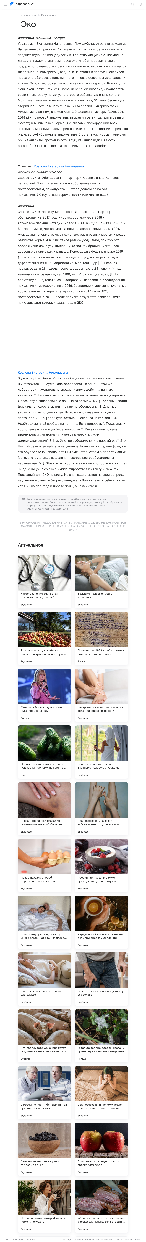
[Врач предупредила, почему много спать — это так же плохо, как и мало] (44, 922)
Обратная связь (124, 1239)
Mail (6, 1239)
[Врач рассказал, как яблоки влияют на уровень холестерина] (44, 638)
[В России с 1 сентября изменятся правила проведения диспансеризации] (44, 1092)
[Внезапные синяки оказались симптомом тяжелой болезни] (44, 808)
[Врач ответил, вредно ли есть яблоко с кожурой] (101, 1149)
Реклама (30, 1239)
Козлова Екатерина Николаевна (59, 166)
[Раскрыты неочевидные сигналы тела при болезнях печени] (101, 695)
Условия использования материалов (94, 1239)
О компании (17, 1239)
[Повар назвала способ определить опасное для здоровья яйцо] (44, 865)
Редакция (67, 1239)
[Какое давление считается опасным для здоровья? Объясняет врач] (44, 581)
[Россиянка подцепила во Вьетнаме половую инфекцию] (101, 752)
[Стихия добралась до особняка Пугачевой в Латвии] (44, 695)
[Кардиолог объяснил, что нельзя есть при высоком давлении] (101, 922)
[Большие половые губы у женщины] (101, 581)
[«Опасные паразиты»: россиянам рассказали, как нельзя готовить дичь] (101, 1206)
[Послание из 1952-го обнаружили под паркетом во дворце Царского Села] (101, 638)
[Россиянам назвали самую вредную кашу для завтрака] (101, 865)
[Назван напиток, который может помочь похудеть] (44, 1206)
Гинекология (48, 15)
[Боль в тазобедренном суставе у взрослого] (101, 979)
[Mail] (12, 4)
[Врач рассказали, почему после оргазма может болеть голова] (101, 1092)
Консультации (28, 15)
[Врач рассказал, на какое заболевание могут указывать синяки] (101, 808)
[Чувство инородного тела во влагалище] (44, 979)
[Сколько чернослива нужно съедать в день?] (44, 1149)
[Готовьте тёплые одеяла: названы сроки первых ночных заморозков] (101, 1035)
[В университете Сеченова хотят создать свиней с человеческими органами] (44, 1035)
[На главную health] (24, 4)
